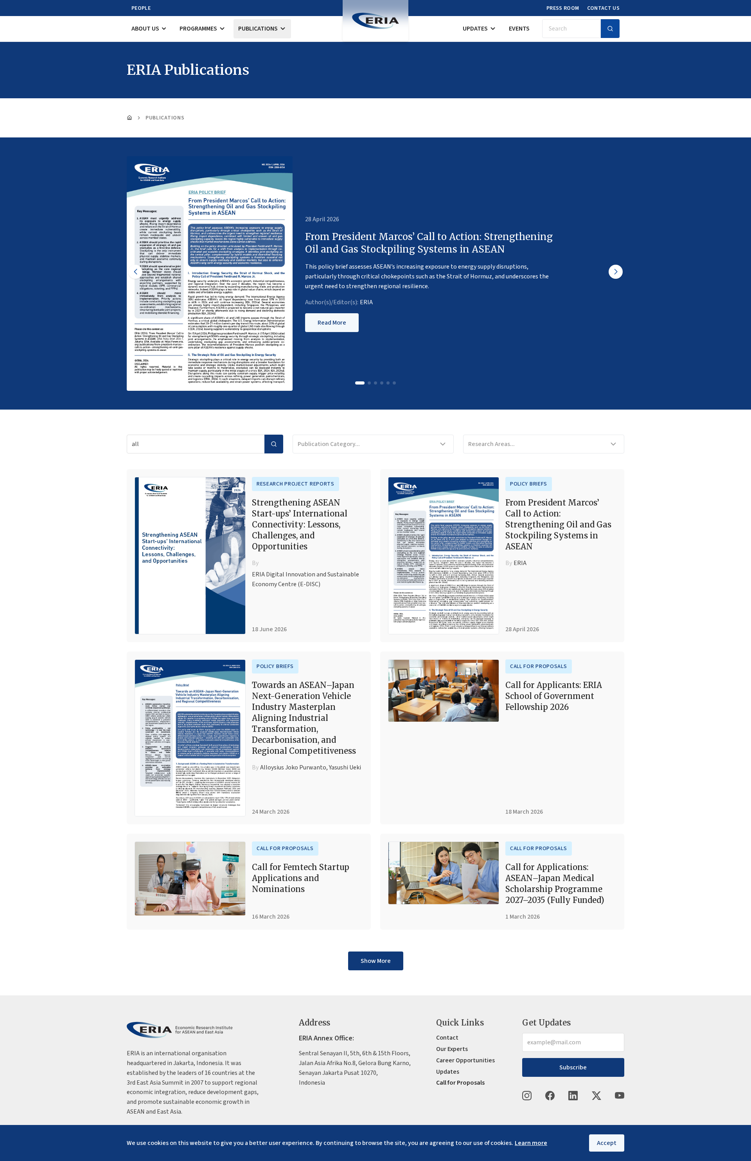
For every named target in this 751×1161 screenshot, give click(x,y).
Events (519, 28)
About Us (145, 28)
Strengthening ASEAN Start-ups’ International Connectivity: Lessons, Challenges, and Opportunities (299, 524)
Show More (376, 961)
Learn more (531, 1143)
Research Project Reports (295, 484)
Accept (606, 1143)
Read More (332, 322)
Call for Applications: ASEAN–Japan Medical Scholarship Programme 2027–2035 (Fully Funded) (554, 883)
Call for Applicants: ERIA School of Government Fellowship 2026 (553, 696)
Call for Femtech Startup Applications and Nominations (300, 878)
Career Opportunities (465, 1060)
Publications (258, 28)
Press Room (562, 8)
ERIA (366, 302)
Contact (447, 1037)
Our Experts (452, 1049)
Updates (475, 28)
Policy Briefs (528, 484)
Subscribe (573, 1067)
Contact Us (603, 8)
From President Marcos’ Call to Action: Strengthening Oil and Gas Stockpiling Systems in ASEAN (558, 524)
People (141, 8)
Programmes (198, 28)
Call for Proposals (538, 666)
